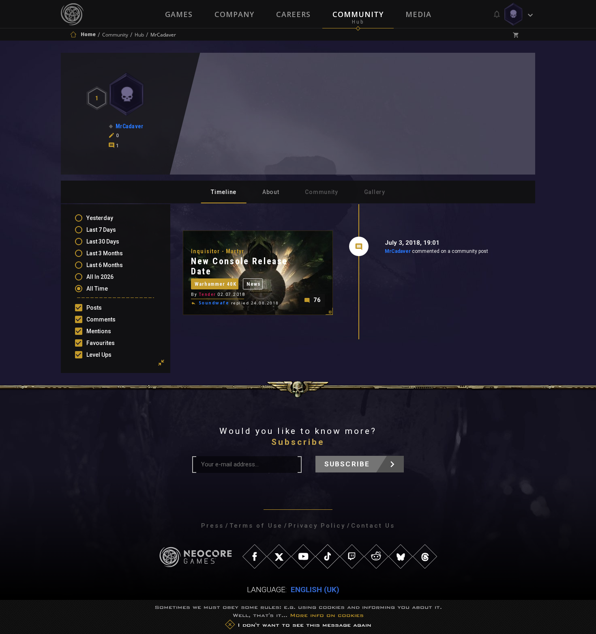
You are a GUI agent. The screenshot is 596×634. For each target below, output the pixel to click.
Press (212, 525)
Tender (207, 294)
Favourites (100, 343)
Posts (94, 307)
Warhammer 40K (215, 284)
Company (234, 14)
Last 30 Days (102, 241)
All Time (97, 288)
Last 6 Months (104, 265)
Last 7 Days (101, 229)
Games (179, 14)
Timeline (223, 192)
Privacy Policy (316, 525)
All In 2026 (100, 277)
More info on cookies (327, 615)
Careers (293, 14)
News (254, 284)
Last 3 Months (104, 253)
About (270, 192)
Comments (101, 319)
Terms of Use (256, 525)
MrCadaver (398, 251)
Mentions (98, 331)
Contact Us (373, 525)
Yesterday (99, 218)
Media (418, 14)
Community (358, 14)
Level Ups (98, 355)
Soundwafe (214, 303)
